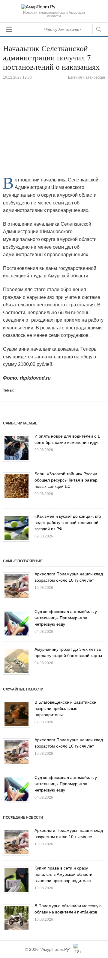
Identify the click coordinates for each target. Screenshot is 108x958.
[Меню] (9, 29)
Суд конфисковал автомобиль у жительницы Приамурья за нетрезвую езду (65, 618)
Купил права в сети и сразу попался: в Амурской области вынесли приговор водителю (63, 874)
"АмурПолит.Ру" (55, 949)
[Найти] (98, 29)
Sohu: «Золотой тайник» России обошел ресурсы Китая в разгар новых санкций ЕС (66, 480)
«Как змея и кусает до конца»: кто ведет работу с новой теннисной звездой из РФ (67, 522)
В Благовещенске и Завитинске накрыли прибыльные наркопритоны (65, 708)
